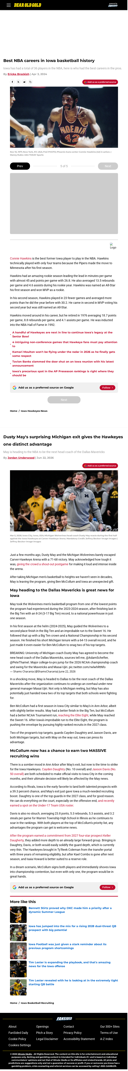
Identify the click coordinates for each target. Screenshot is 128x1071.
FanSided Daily (18, 1032)
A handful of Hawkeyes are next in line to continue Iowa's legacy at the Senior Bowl (62, 334)
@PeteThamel (19, 662)
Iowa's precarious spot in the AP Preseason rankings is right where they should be (63, 373)
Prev (20, 166)
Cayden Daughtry (53, 769)
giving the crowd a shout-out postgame (43, 564)
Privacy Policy (73, 1032)
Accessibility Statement (79, 1039)
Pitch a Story (44, 1032)
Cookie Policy (17, 1039)
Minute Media (25, 1054)
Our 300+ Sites (110, 1026)
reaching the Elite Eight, (73, 715)
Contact (69, 1026)
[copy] (30, 82)
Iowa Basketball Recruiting (37, 1002)
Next (108, 166)
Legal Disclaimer (47, 1039)
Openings (42, 1026)
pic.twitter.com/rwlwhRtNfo (87, 667)
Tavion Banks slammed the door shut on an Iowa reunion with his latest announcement (63, 363)
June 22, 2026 (67, 671)
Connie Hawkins (21, 258)
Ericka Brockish (18, 74)
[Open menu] (9, 5)
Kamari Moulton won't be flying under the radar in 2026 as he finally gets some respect (63, 354)
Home (13, 410)
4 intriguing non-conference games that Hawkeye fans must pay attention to (64, 344)
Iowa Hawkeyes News (34, 410)
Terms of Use (109, 1032)
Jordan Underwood (21, 457)
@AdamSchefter (97, 657)
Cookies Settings (19, 1045)
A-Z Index (106, 1039)
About (12, 1026)
